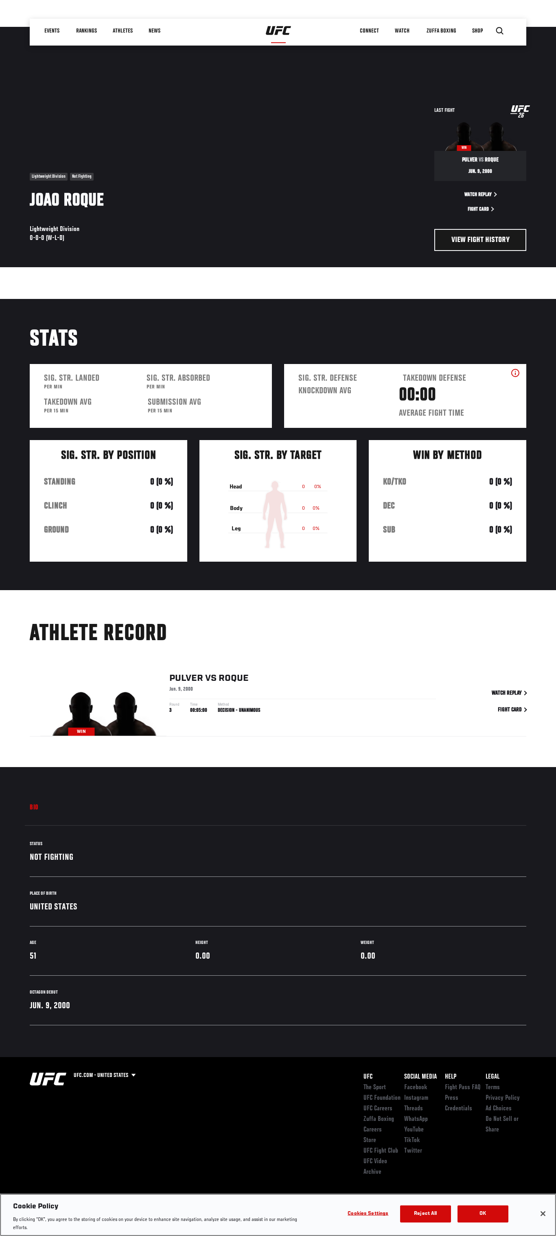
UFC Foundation (382, 1098)
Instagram (416, 1098)
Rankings (86, 31)
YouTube (414, 1130)
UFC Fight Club (380, 1151)
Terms (493, 1087)
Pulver (186, 678)
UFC (367, 1077)
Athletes (123, 31)
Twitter (413, 1151)
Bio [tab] (34, 807)
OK (482, 1213)
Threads (413, 1108)
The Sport (374, 1087)
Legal (492, 1077)
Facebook (415, 1087)
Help (450, 1077)
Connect (369, 31)
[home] (278, 31)
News (154, 31)
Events (51, 31)
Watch (402, 31)
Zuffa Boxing (441, 31)
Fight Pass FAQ (463, 1087)
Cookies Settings (368, 1213)
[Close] (543, 1214)
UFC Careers (377, 1108)
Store (369, 1140)
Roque (234, 678)
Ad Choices (499, 1108)
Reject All (425, 1213)
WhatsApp (416, 1119)
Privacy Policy (503, 1098)
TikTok (412, 1140)
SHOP (477, 31)
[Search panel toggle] (500, 31)
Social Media (420, 1077)
